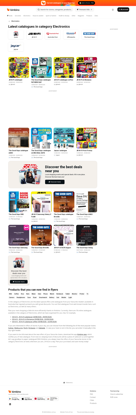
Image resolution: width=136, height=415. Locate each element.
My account (124, 9)
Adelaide (42, 328)
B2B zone (113, 397)
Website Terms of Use (66, 412)
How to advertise (116, 394)
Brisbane (31, 328)
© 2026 (49, 412)
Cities (96, 16)
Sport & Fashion (51, 16)
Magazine (81, 16)
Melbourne (18, 328)
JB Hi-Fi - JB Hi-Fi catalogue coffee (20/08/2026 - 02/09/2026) (34, 322)
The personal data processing (85, 412)
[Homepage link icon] (64, 382)
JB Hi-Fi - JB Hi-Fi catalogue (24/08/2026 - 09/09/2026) (32, 317)
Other (73, 16)
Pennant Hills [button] (84, 9)
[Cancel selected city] (91, 10)
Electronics (26, 16)
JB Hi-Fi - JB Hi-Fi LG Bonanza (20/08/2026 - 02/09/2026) (32, 319)
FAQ (91, 394)
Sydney (11, 328)
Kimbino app (82, 334)
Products (89, 16)
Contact (93, 397)
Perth (25, 328)
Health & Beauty (64, 16)
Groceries (18, 16)
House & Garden (38, 16)
